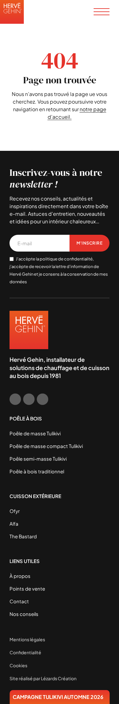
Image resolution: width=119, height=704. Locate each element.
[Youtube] (42, 399)
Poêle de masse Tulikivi (35, 433)
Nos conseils (24, 614)
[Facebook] (15, 399)
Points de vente (27, 589)
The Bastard (23, 536)
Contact (19, 601)
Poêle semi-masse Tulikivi (38, 459)
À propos (20, 576)
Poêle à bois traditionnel (37, 471)
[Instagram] (29, 399)
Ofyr (15, 511)
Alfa (14, 524)
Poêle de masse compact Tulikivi (46, 446)
